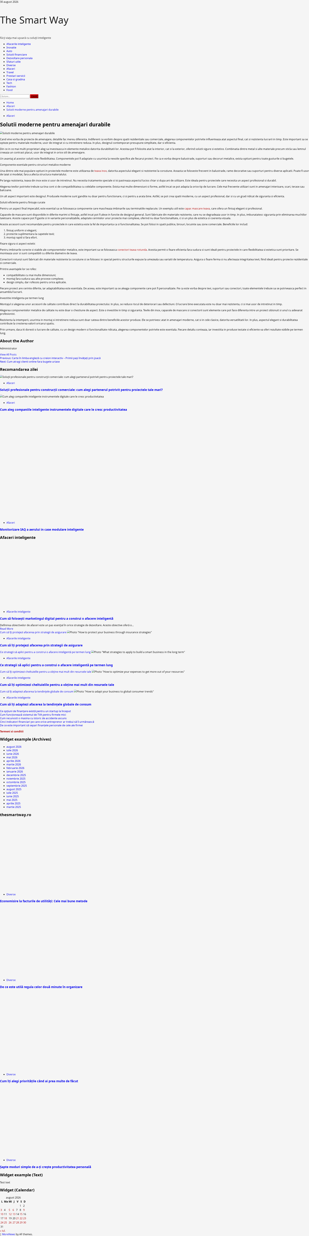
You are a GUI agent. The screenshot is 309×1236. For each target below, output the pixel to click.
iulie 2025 (12, 793)
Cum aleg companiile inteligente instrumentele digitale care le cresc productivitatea (63, 409)
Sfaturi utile (13, 61)
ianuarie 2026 (14, 771)
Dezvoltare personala (19, 58)
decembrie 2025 (16, 775)
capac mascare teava (197, 208)
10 (1, 1214)
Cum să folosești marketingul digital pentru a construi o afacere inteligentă (56, 618)
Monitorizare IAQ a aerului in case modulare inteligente (42, 529)
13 (14, 1214)
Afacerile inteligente (18, 44)
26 (10, 1222)
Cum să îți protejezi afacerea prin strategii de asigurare (33, 632)
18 (5, 1218)
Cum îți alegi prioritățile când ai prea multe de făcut (39, 1081)
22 (21, 1218)
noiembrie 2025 (15, 778)
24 (1, 1222)
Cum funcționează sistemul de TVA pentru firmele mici (33, 714)
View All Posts (8, 354)
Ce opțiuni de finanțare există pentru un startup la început (35, 711)
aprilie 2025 (13, 803)
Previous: (50, 358)
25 (5, 1222)
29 (21, 1222)
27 (14, 1222)
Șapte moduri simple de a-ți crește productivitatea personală (45, 1167)
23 (24, 1218)
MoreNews (8, 1234)
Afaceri (10, 69)
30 (24, 1222)
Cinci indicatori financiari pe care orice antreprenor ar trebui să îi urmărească (47, 722)
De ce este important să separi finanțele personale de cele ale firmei (41, 725)
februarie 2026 (15, 768)
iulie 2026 (12, 750)
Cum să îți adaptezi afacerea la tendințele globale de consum (36, 691)
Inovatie (11, 47)
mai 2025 (11, 800)
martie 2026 (13, 764)
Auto (9, 51)
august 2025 (13, 789)
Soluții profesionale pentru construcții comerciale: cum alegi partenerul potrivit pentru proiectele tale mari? (81, 390)
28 (17, 1222)
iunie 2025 (12, 796)
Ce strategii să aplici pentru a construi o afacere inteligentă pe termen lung (45, 652)
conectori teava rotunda (132, 249)
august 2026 (13, 746)
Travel (10, 72)
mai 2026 (11, 757)
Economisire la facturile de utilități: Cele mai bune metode (43, 901)
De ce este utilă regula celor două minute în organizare (41, 987)
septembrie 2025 (16, 785)
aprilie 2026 (13, 761)
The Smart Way (34, 19)
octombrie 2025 (16, 782)
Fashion (11, 86)
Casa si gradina (15, 79)
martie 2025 (13, 807)
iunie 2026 (12, 754)
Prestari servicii (15, 76)
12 (10, 1214)
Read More (6, 628)
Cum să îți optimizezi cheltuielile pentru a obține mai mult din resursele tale (45, 671)
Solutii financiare (16, 54)
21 (17, 1218)
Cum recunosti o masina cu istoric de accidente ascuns (33, 718)
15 (21, 1214)
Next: (30, 361)
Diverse (11, 65)
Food (9, 90)
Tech (9, 83)
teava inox (100, 171)
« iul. (2, 1230)
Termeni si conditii (11, 731)
